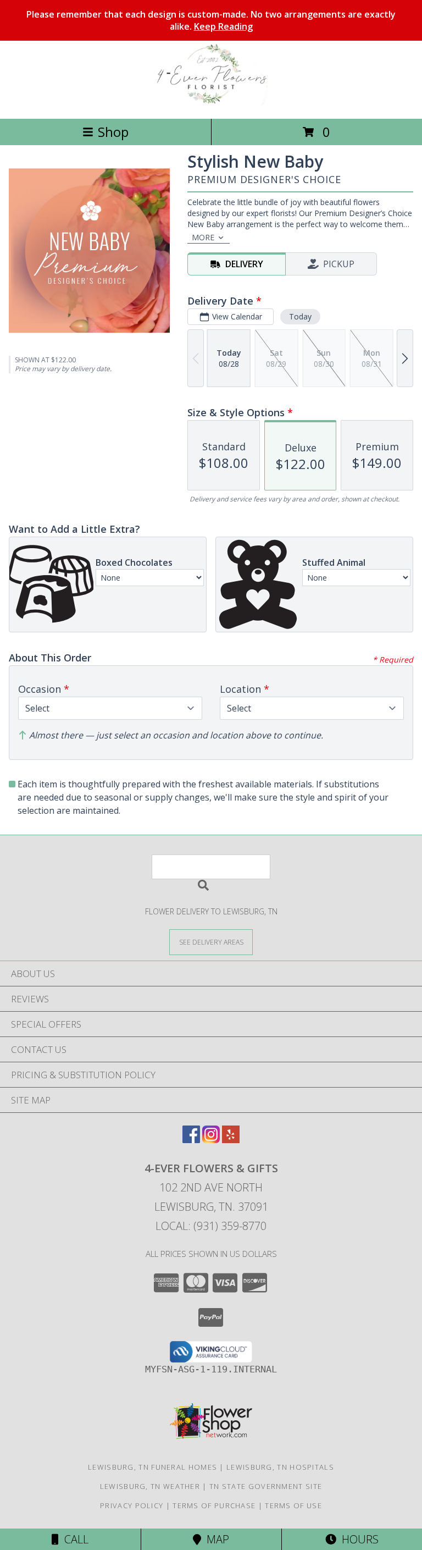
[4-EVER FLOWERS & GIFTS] (211, 102)
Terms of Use (293, 1505)
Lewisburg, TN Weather (150, 1486)
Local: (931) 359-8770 (211, 1225)
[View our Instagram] (211, 1139)
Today (300, 316)
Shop (113, 132)
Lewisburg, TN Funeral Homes (152, 1467)
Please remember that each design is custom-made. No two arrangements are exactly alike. (211, 20)
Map (215, 1539)
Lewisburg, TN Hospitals (280, 1467)
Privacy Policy (131, 1505)
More (203, 237)
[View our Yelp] (231, 1139)
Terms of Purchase (214, 1505)
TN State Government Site (265, 1486)
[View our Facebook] (191, 1139)
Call (73, 1539)
